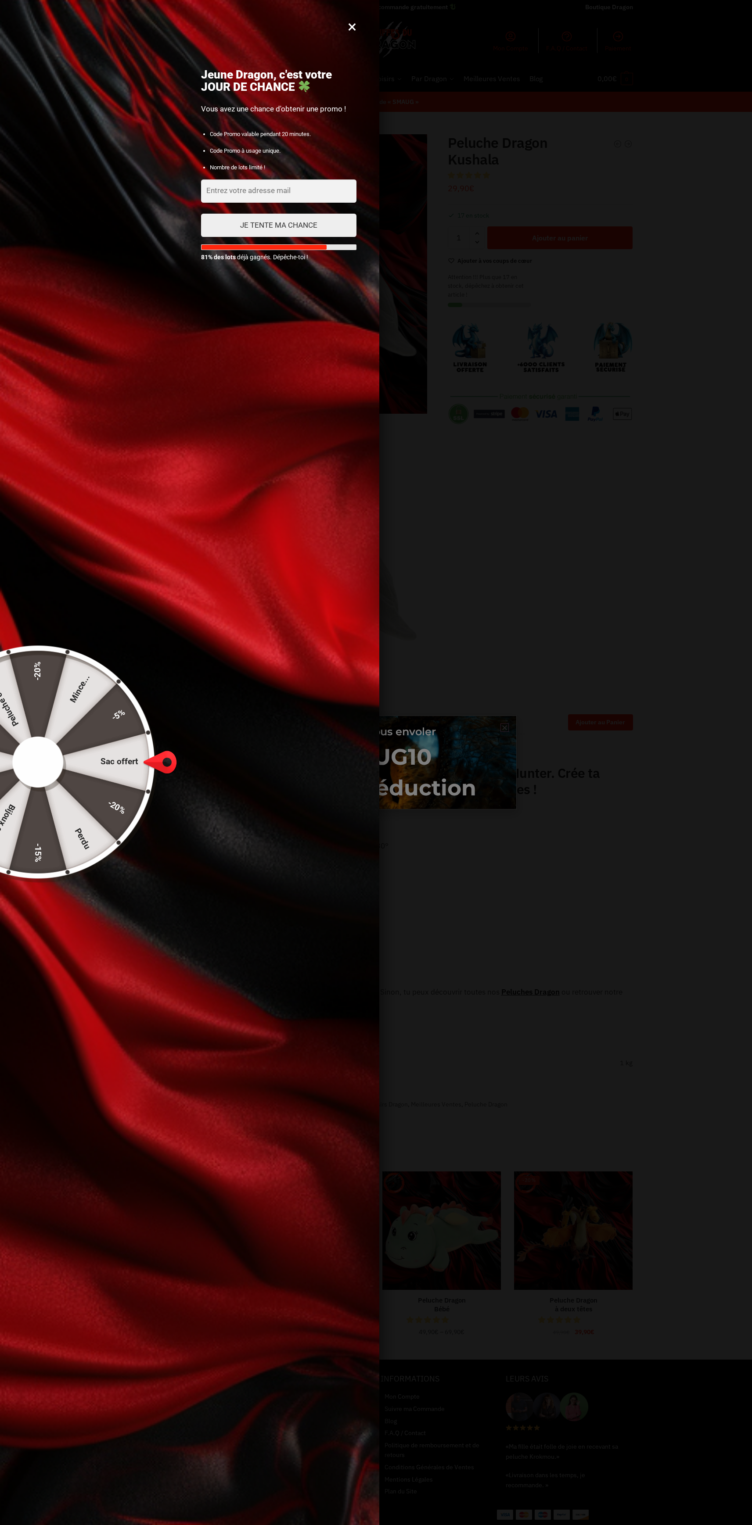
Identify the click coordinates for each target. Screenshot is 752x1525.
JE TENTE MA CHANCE (278, 225)
